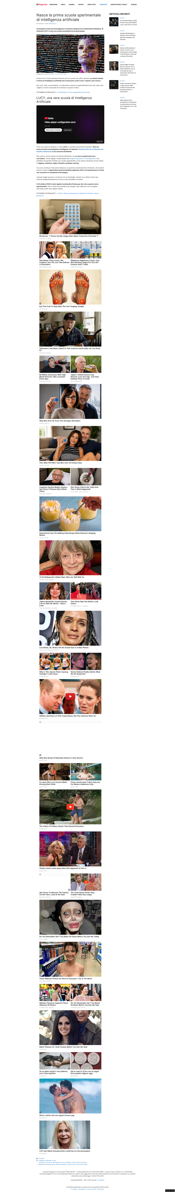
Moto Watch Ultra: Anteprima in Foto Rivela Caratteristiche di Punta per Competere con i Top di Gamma (128, 104)
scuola (54, 1160)
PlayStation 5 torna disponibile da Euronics (74, 92)
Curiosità (103, 4)
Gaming (71, 4)
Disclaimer (100, 1189)
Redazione (82, 1189)
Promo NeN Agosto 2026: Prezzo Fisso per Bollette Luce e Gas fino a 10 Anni (128, 23)
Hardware (53, 4)
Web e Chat (92, 4)
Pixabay (64, 74)
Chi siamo (74, 1189)
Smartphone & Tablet (119, 4)
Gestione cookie (170, 1190)
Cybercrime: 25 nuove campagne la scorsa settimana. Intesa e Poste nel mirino (63, 1162)
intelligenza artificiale (45, 1160)
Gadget (81, 4)
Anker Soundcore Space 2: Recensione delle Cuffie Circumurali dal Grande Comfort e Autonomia (128, 87)
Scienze (134, 4)
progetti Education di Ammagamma (82, 158)
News (63, 4)
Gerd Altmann (56, 74)
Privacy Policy (91, 1189)
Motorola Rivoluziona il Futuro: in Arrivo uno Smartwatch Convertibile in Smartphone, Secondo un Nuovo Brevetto (128, 52)
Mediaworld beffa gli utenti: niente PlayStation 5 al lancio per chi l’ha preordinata (63, 1164)
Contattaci (101, 1180)
